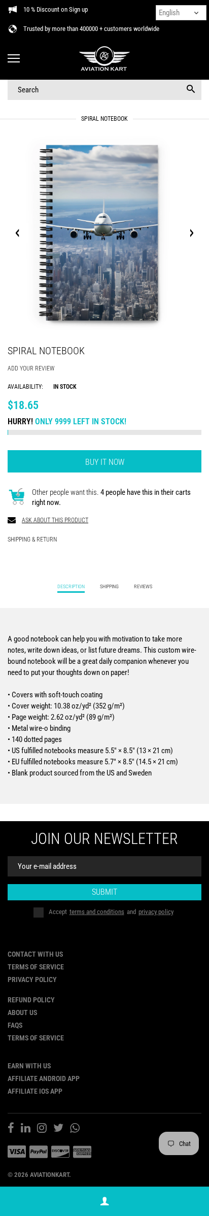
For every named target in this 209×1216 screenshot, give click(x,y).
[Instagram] (42, 1129)
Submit (104, 892)
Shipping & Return (32, 539)
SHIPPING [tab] (109, 586)
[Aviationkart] (104, 59)
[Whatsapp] (75, 1129)
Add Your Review (31, 368)
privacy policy (155, 912)
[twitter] (58, 1129)
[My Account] (104, 1201)
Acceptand (111, 912)
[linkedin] (25, 1129)
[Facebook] (11, 1129)
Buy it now (104, 462)
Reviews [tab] (143, 586)
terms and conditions (96, 912)
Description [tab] (71, 586)
